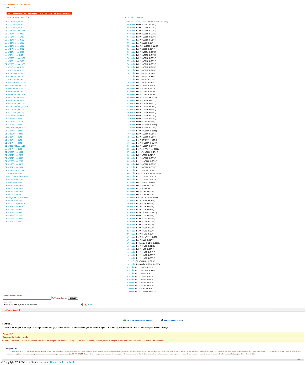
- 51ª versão (131, 140)
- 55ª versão (131, 128)
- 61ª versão (131, 110)
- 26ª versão (131, 216)
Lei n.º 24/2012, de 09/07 (14, 49)
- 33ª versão (131, 194)
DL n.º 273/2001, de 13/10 (15, 110)
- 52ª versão (131, 137)
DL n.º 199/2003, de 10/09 (15, 94)
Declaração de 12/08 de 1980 (16, 197)
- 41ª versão (131, 170)
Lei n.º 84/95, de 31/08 (13, 149)
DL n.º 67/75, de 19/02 (13, 222)
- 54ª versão (131, 131)
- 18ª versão (131, 240)
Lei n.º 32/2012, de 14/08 (14, 46)
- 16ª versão (131, 246)
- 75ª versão (131, 67)
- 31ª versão (131, 200)
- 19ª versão (131, 237)
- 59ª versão (131, 116)
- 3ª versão (130, 285)
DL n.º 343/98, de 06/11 (14, 122)
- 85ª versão (131, 37)
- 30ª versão (131, 204)
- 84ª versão (131, 40)
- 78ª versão (131, 58)
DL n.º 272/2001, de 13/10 (15, 113)
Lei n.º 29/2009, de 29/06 (14, 61)
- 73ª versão (131, 73)
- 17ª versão (131, 243)
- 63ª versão (131, 103)
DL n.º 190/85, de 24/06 (14, 185)
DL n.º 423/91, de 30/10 (14, 164)
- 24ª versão (131, 222)
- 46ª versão (131, 155)
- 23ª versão (131, 225)
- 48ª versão (131, 149)
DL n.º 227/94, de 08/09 (14, 158)
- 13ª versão (131, 255)
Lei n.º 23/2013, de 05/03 (14, 40)
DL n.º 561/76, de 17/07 (14, 216)
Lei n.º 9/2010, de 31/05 (14, 55)
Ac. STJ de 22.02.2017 (17, 351)
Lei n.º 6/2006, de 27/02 (14, 88)
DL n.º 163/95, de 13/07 (14, 152)
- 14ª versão (131, 252)
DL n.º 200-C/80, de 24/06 (15, 204)
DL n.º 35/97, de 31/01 (13, 137)
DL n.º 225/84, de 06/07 (14, 188)
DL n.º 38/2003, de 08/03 (14, 100)
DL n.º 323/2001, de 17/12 (15, 103)
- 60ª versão (131, 113)
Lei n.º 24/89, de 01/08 (13, 173)
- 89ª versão (131, 25)
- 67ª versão (131, 91)
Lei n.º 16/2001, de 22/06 (14, 116)
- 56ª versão (131, 125)
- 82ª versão (131, 46)
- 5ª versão (130, 279)
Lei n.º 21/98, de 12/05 (13, 131)
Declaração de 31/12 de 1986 (16, 176)
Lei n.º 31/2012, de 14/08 (14, 43)
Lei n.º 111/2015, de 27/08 (15, 31)
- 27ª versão (131, 213)
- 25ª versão (131, 219)
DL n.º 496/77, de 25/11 (14, 207)
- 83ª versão (131, 43)
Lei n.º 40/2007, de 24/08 (14, 79)
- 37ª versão (131, 182)
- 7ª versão (130, 273)
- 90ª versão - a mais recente (136, 22)
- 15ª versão (131, 249)
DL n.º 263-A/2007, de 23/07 (16, 82)
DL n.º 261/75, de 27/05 (14, 219)
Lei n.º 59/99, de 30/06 (13, 119)
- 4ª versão (130, 282)
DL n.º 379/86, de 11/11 (14, 179)
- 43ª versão (131, 164)
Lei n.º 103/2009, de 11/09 (15, 58)
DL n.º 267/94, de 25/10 (14, 155)
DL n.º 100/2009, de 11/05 (15, 64)
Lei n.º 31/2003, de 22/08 (14, 97)
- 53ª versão (131, 134)
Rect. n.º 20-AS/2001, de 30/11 (17, 107)
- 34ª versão (131, 191)
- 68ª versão (131, 88)
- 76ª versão (131, 64)
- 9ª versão (130, 267)
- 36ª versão (131, 185)
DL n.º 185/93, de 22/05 (14, 161)
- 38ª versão (131, 179)
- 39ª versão (131, 176)
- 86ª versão (131, 34)
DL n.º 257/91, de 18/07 (14, 167)
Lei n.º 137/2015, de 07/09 (15, 25)
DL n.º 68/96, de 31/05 (13, 140)
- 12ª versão (131, 258)
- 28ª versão (131, 210)
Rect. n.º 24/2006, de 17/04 (15, 85)
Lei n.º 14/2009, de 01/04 (14, 67)
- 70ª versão (131, 82)
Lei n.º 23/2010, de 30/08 (14, 52)
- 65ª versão (131, 97)
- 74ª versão (131, 70)
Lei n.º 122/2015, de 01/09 (15, 28)
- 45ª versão (131, 158)
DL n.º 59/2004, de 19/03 (14, 91)
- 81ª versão (131, 49)
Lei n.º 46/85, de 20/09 (13, 182)
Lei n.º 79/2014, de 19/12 (14, 37)
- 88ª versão (131, 28)
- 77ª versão (131, 61)
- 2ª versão (130, 288)
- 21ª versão (131, 231)
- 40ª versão (131, 173)
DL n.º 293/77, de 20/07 (14, 210)
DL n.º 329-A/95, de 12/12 (15, 146)
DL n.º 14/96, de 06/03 (13, 143)
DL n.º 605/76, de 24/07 (14, 213)
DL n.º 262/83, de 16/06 (14, 191)
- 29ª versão (131, 207)
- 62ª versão (131, 107)
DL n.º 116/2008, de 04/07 (15, 73)
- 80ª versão (131, 52)
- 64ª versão (131, 100)
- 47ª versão (131, 152)
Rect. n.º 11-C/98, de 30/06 (15, 128)
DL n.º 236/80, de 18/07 (14, 200)
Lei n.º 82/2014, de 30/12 (14, 34)
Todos (89, 304)
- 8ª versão (130, 270)
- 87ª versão (131, 31)
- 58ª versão (131, 119)
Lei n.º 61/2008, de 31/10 (14, 70)
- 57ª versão (131, 122)
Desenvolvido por (62, 362)
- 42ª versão (131, 167)
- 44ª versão (131, 161)
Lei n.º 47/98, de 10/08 (13, 125)
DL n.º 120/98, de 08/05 (14, 134)
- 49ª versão (131, 146)
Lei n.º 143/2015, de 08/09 (15, 22)
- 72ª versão (131, 76)
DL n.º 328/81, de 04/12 (14, 194)
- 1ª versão (130, 291)
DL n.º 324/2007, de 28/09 (15, 76)
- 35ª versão (131, 188)
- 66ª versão (131, 94)
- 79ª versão (131, 55)
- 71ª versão (131, 79)
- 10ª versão (131, 264)
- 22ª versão (131, 228)
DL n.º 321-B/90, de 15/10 (15, 170)
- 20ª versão (131, 234)
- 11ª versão (130, 261)
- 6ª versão (130, 276)
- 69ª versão (131, 85)
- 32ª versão (131, 197)
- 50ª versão (131, 143)
